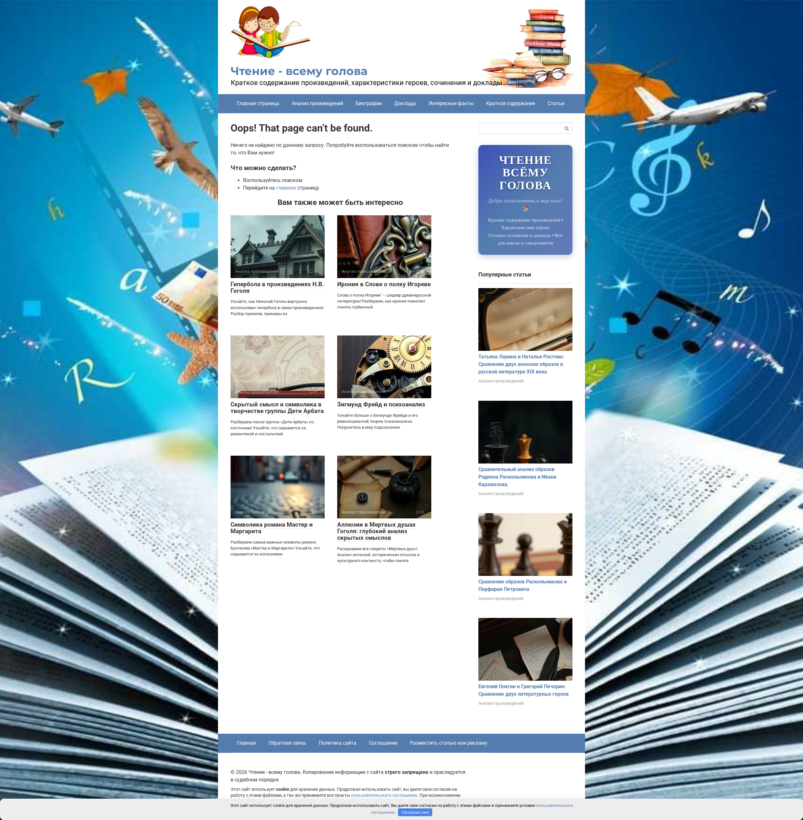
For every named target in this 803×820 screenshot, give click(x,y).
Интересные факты (451, 103)
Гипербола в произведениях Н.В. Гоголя (277, 287)
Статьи (556, 103)
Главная (246, 743)
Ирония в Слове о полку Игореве (384, 284)
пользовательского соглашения (384, 795)
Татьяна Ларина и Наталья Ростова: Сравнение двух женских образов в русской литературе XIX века (521, 364)
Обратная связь (287, 743)
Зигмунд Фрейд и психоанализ (381, 404)
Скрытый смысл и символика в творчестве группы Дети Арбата (277, 408)
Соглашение (383, 743)
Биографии (369, 103)
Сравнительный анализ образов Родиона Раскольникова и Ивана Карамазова (517, 476)
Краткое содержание (510, 103)
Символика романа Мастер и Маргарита (272, 528)
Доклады (405, 103)
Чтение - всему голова (299, 71)
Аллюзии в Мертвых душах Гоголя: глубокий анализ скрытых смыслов (376, 531)
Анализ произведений (317, 103)
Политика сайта (337, 743)
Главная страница (258, 103)
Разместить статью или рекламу (448, 743)
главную (286, 188)
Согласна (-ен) (415, 812)
